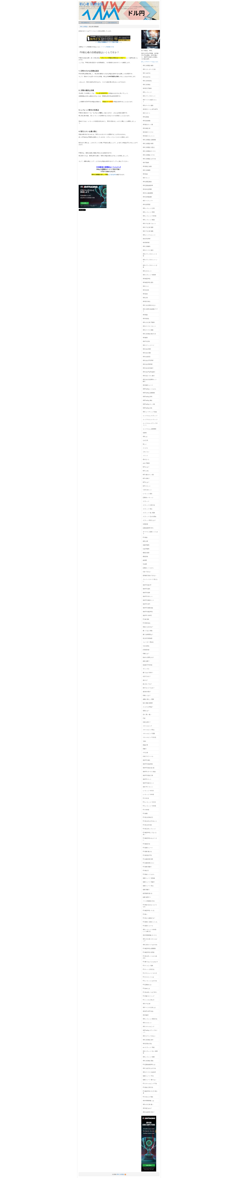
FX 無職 (145, 813)
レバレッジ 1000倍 (148, 794)
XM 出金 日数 (147, 353)
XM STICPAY (146, 239)
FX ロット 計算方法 (148, 969)
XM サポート (146, 113)
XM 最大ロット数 (148, 124)
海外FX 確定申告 (148, 611)
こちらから (112, 174)
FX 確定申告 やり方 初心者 (150, 1092)
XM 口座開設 (84, 26)
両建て (145, 749)
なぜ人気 (145, 440)
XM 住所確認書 (147, 197)
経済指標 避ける (147, 893)
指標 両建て (146, 889)
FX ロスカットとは (148, 977)
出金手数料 (146, 549)
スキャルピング (147, 726)
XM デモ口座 (146, 1003)
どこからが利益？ (148, 707)
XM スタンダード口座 (149, 69)
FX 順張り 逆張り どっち (150, 922)
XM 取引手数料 (147, 88)
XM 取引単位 (146, 301)
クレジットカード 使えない (150, 580)
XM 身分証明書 (147, 189)
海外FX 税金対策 (148, 764)
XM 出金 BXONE (147, 364)
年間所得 (145, 524)
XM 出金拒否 (146, 356)
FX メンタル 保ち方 (148, 1000)
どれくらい (146, 452)
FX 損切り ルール (148, 926)
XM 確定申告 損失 (148, 282)
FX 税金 (145, 537)
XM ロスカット (147, 1023)
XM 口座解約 (146, 246)
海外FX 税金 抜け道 (148, 768)
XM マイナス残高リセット (150, 100)
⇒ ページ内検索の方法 (107, 47)
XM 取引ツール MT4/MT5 (150, 109)
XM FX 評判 (146, 341)
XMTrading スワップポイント (150, 1031)
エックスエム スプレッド (150, 415)
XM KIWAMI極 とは (148, 1100)
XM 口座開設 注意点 (149, 147)
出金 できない (147, 572)
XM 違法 (145, 294)
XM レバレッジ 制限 (149, 1057)
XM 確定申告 (146, 278)
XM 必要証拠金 (147, 181)
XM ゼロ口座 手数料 (149, 322)
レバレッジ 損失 (147, 493)
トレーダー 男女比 (148, 642)
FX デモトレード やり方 (150, 973)
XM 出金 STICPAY (148, 360)
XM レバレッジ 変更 (149, 212)
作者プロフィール (148, 756)
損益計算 (145, 745)
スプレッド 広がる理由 (149, 516)
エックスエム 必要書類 (149, 429)
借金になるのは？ (148, 627)
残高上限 (145, 541)
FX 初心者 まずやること (150, 821)
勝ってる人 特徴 (147, 630)
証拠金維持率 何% (148, 528)
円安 (144, 718)
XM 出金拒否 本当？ (149, 1112)
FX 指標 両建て (147, 867)
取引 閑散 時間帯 (148, 703)
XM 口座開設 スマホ (149, 155)
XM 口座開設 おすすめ (149, 159)
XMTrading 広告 (147, 408)
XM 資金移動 (146, 121)
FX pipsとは (146, 988)
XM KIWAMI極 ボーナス (150, 935)
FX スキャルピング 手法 (150, 1083)
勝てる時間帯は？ (148, 634)
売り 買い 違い (147, 714)
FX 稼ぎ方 (146, 870)
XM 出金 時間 (147, 349)
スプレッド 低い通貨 (149, 513)
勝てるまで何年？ (148, 672)
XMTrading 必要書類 (149, 393)
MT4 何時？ (146, 478)
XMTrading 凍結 (147, 400)
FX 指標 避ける (147, 851)
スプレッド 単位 (147, 509)
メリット (145, 455)
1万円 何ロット (147, 490)
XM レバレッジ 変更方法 (150, 1019)
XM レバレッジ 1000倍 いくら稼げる (149, 930)
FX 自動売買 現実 (148, 859)
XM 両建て (146, 1015)
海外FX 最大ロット (148, 783)
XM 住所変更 (146, 204)
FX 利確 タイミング (148, 996)
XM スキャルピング (148, 1026)
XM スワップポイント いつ (150, 260)
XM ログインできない (149, 1036)
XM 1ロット (146, 178)
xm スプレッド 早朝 (148, 1047)
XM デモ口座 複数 (148, 231)
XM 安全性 (146, 290)
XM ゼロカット (147, 271)
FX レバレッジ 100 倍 (149, 802)
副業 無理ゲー (147, 897)
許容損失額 (146, 650)
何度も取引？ (147, 722)
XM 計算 (145, 297)
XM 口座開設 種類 (148, 65)
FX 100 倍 (146, 798)
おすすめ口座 (98, 22)
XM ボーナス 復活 (148, 250)
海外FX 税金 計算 (148, 775)
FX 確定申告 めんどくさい (150, 839)
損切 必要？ (146, 661)
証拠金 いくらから (148, 568)
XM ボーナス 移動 (148, 330)
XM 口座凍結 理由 (148, 1061)
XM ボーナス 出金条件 (149, 1072)
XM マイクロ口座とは (149, 1007)
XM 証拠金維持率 (148, 185)
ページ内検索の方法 (149, 901)
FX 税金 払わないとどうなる (150, 905)
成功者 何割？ (147, 691)
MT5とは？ (146, 482)
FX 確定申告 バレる (148, 910)
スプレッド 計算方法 (149, 505)
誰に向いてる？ (147, 684)
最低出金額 (146, 552)
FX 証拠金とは (147, 984)
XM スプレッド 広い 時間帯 (150, 1052)
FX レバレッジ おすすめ (150, 981)
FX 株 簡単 (146, 619)
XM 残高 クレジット (149, 136)
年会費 (145, 564)
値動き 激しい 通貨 (148, 699)
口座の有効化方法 (112, 22)
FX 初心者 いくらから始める (150, 957)
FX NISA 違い (147, 623)
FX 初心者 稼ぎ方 (148, 817)
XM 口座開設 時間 (148, 143)
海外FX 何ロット (148, 596)
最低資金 (145, 556)
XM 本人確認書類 (148, 193)
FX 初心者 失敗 (147, 825)
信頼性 (145, 433)
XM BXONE (146, 242)
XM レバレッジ (147, 92)
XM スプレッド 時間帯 (149, 275)
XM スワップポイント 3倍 (150, 255)
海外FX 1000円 (147, 615)
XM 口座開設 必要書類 (149, 140)
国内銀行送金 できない (149, 575)
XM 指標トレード (148, 385)
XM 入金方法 (146, 73)
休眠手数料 (146, 545)
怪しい (145, 444)
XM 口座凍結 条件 (148, 1040)
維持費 (145, 560)
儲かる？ (145, 680)
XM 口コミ (146, 286)
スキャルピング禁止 (149, 730)
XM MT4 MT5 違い (148, 1011)
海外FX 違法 (146, 760)
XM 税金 (145, 174)
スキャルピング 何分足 (149, 737)
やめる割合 (146, 646)
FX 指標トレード (148, 848)
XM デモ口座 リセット (149, 223)
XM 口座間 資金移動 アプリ (150, 310)
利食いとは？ (147, 695)
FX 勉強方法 (146, 844)
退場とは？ (146, 710)
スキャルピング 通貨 (149, 733)
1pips (144, 741)
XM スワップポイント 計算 (150, 266)
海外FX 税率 (146, 592)
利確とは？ (146, 653)
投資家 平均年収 (147, 665)
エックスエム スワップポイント (150, 424)
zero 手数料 (146, 463)
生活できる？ (147, 676)
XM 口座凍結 (146, 84)
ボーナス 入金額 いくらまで (150, 532)
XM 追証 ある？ (147, 1108)
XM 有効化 (146, 318)
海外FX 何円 (146, 604)
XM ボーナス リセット (149, 326)
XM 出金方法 (146, 77)
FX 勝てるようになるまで (150, 962)
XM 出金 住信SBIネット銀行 (150, 380)
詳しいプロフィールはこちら (149, 62)
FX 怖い (145, 914)
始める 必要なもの (148, 657)
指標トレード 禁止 (148, 886)
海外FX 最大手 (147, 585)
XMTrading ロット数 (149, 404)
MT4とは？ (146, 467)
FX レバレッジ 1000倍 (149, 806)
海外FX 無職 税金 (148, 608)
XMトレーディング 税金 (150, 412)
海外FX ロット (147, 779)
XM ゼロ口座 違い (148, 1104)
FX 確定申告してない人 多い (150, 833)
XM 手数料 (146, 162)
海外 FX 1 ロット (148, 787)
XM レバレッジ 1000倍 (149, 216)
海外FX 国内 (146, 589)
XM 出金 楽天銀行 (148, 368)
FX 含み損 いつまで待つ (150, 992)
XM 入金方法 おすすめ (149, 1068)
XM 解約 (145, 337)
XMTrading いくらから (149, 389)
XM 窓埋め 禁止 (147, 1043)
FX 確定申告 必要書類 (149, 948)
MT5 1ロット (147, 486)
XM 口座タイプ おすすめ (150, 944)
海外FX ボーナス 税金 (149, 771)
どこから (145, 448)
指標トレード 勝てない (149, 1080)
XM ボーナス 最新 (148, 105)
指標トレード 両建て (149, 882)
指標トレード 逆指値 (149, 878)
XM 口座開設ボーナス (149, 151)
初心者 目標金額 (91, 3)
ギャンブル (146, 669)
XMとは (145, 436)
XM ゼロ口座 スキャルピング (150, 940)
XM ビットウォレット (149, 235)
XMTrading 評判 (147, 396)
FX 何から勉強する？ (149, 918)
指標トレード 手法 (148, 1076)
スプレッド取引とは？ (149, 520)
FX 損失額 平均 (147, 855)
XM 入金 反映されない (149, 305)
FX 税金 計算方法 (148, 1087)
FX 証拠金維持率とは (149, 1064)
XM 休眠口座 (146, 128)
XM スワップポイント (149, 96)
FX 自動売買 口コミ (148, 863)
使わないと (146, 459)
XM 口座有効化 (147, 81)
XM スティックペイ (148, 345)
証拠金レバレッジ (148, 497)
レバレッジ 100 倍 (148, 790)
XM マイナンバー (148, 200)
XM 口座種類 (146, 170)
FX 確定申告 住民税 (148, 952)
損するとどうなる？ (149, 688)
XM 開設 (145, 315)
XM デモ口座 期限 (148, 227)
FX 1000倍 (146, 810)
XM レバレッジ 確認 (149, 220)
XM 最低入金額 (147, 166)
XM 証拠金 (146, 117)
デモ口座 (145, 752)
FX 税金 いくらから (148, 874)
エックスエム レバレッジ (150, 419)
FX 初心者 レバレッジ (149, 829)
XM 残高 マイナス (148, 132)
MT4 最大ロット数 (148, 474)
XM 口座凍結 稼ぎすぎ (149, 334)
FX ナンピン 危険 (148, 965)
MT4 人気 (145, 471)
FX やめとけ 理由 (148, 1097)
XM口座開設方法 (85, 22)
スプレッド (146, 501)
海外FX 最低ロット (148, 600)
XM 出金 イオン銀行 (149, 376)
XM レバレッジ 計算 (149, 208)
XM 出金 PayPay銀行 (149, 372)
